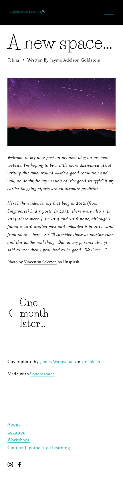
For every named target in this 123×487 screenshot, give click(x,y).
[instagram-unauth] (10, 464)
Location (16, 432)
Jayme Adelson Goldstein (75, 60)
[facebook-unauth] (19, 464)
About (13, 424)
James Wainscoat (57, 361)
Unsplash (91, 361)
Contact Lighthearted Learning (38, 448)
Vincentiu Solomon (40, 262)
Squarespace (42, 374)
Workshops (18, 440)
